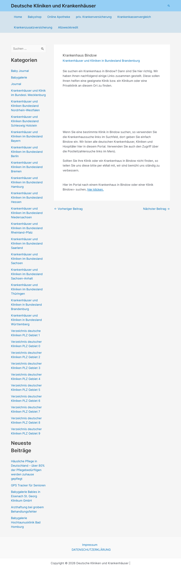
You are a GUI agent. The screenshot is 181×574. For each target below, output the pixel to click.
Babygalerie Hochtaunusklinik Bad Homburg (26, 522)
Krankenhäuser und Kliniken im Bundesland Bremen (27, 167)
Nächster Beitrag (156, 208)
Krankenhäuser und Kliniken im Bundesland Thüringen (27, 289)
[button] (169, 5)
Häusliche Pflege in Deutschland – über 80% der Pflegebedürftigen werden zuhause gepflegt (28, 469)
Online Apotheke (58, 17)
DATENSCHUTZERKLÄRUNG (91, 549)
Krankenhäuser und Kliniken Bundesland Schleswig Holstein (25, 121)
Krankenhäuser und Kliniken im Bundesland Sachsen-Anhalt (27, 274)
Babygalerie (19, 77)
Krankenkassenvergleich (134, 17)
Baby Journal (20, 71)
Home (18, 17)
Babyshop (34, 17)
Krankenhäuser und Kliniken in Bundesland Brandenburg (26, 305)
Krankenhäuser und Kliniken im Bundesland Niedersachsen (27, 213)
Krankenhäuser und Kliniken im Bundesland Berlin (27, 152)
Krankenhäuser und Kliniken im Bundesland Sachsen (27, 259)
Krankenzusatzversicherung (33, 27)
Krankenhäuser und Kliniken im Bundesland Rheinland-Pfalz (27, 228)
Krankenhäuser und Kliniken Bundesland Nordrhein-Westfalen (25, 106)
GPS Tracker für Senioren (28, 485)
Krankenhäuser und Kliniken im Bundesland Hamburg (27, 182)
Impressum (89, 544)
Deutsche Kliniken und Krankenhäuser (53, 5)
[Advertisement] (112, 111)
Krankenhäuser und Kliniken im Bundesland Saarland (27, 243)
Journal (16, 84)
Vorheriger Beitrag (68, 208)
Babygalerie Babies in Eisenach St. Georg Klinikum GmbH (25, 496)
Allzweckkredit (68, 27)
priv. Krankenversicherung (94, 17)
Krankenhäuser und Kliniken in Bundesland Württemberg (26, 320)
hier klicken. (95, 189)
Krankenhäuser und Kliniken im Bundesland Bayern (27, 136)
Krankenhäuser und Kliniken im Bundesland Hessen (27, 197)
